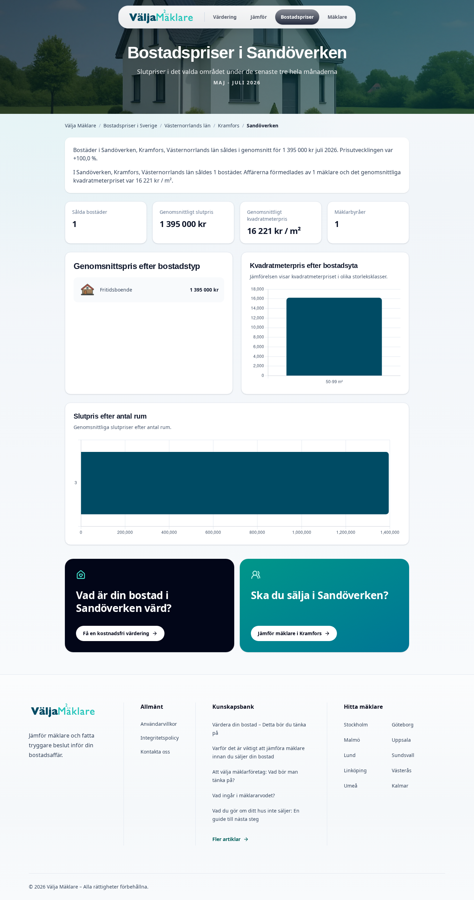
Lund (350, 755)
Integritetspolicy (160, 737)
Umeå (350, 785)
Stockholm (356, 724)
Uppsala (401, 740)
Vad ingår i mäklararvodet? (243, 795)
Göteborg (403, 724)
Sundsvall (403, 755)
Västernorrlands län (187, 125)
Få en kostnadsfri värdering (116, 633)
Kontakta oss (155, 751)
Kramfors (228, 125)
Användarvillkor (159, 724)
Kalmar (400, 785)
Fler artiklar (226, 839)
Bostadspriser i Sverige (130, 125)
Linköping (355, 770)
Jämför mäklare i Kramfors (290, 633)
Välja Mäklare (80, 125)
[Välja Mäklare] (161, 17)
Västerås (402, 770)
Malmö (352, 740)
